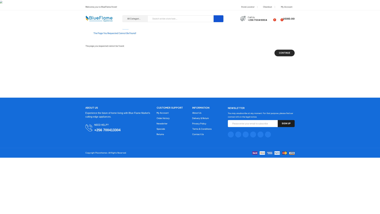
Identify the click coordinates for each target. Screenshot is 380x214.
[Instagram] (260, 134)
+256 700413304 (257, 20)
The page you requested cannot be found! (114, 33)
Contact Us (198, 134)
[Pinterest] (268, 134)
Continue (284, 53)
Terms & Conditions (202, 129)
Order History (163, 118)
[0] (272, 19)
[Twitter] (238, 134)
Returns (160, 134)
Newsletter (162, 123)
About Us (196, 113)
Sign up (286, 123)
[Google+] (246, 134)
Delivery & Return (200, 118)
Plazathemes (101, 153)
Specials (161, 129)
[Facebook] (231, 134)
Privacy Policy (199, 123)
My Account (163, 113)
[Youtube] (253, 134)
